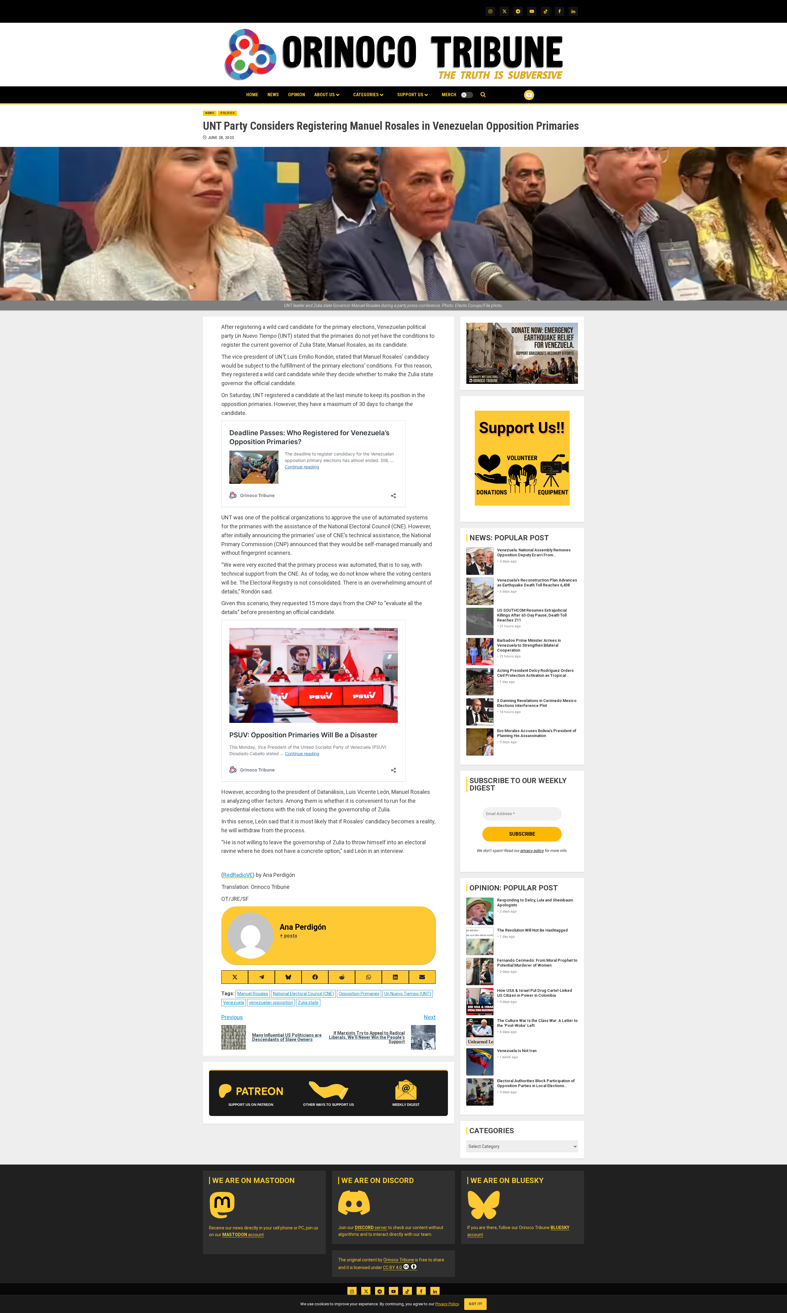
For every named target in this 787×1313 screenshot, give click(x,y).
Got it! (475, 1304)
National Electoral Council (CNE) (303, 993)
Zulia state (308, 1002)
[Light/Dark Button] (467, 95)
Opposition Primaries (359, 993)
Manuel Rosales (252, 993)
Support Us (410, 94)
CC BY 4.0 (392, 1267)
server (371, 1227)
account (243, 1234)
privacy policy (532, 850)
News (273, 94)
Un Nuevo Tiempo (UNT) (407, 993)
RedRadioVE (238, 875)
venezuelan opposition (271, 1002)
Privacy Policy (447, 1304)
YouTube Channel (519, 95)
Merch (449, 94)
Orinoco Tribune (398, 1259)
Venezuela (233, 1002)
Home (252, 94)
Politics (227, 113)
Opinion (296, 94)
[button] (483, 95)
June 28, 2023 (221, 138)
